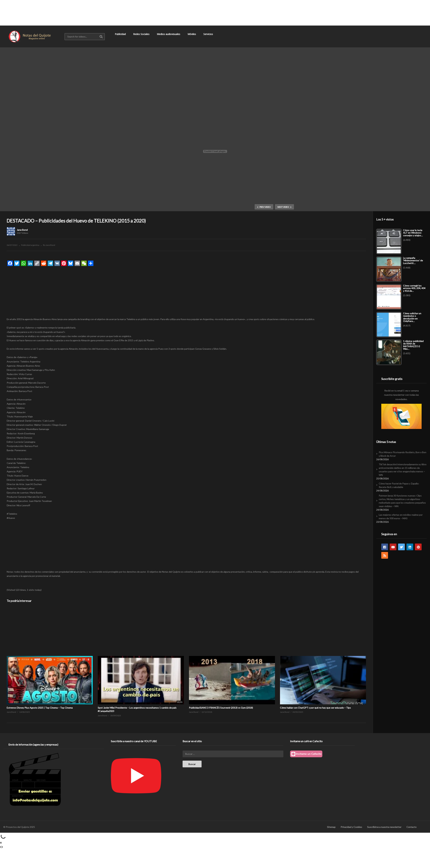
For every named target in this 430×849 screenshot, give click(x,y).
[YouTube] (393, 547)
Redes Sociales (141, 34)
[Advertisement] (215, 12)
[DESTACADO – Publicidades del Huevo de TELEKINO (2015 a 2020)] (50, 656)
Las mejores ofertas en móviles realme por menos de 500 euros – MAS (401, 516)
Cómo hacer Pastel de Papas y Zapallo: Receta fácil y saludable (399, 485)
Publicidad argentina (30, 245)
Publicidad (120, 34)
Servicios (208, 34)
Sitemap (331, 826)
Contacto (411, 826)
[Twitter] (401, 547)
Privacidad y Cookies (351, 826)
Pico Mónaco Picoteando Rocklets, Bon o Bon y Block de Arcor (402, 454)
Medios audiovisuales (169, 34)
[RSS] (384, 555)
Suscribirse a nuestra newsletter (384, 826)
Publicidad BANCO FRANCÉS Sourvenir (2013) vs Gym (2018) (221, 707)
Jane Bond (22, 229)
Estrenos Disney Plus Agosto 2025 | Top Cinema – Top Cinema (40, 707)
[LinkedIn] (409, 547)
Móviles (192, 34)
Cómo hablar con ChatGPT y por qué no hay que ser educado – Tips (315, 707)
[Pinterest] (418, 547)
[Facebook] (384, 547)
